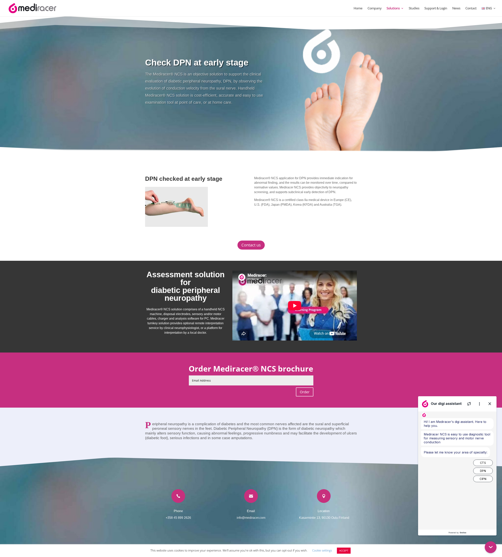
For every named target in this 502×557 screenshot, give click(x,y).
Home (358, 8)
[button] (491, 547)
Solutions (393, 8)
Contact (471, 8)
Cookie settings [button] (322, 550)
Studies (414, 8)
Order (304, 392)
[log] (457, 471)
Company (374, 8)
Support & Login (435, 8)
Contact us (251, 245)
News (456, 8)
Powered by (457, 533)
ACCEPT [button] (343, 550)
